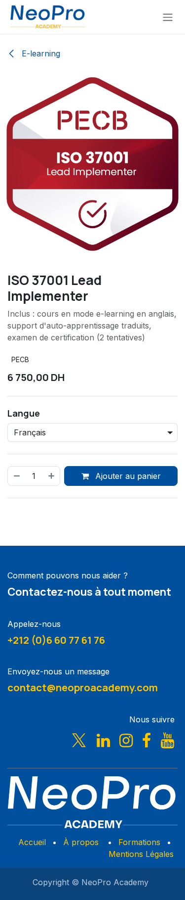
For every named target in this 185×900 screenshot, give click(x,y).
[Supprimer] (16, 476)
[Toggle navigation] (168, 16)
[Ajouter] (51, 476)
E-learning (39, 53)
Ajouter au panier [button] (127, 476)
